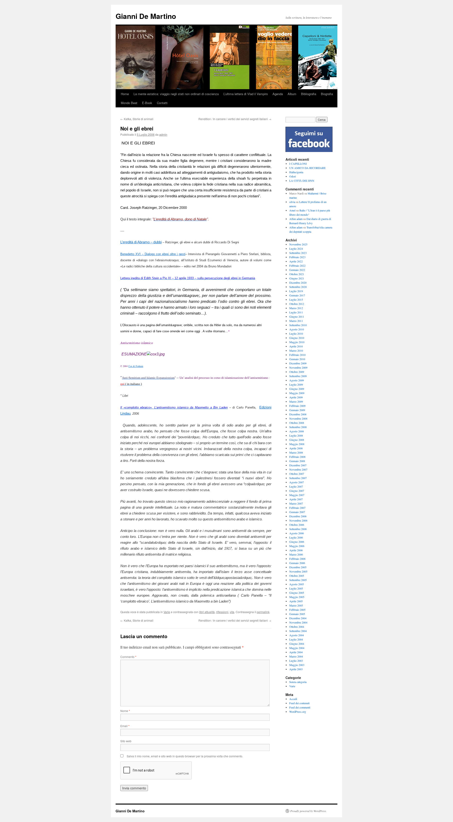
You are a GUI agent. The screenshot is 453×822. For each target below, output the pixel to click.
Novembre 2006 (298, 520)
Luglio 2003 (296, 660)
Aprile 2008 (296, 448)
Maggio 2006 (296, 546)
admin (163, 134)
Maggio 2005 (296, 597)
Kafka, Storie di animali (136, 119)
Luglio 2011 (296, 312)
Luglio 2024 (296, 248)
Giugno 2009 (296, 389)
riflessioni (222, 612)
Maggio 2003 (296, 665)
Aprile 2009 (296, 397)
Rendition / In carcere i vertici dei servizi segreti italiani (234, 119)
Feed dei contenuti (299, 703)
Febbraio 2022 (297, 265)
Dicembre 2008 (297, 414)
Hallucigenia (296, 172)
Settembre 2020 (298, 287)
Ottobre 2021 (296, 274)
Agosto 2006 (296, 533)
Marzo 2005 (296, 605)
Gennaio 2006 (297, 563)
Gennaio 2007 (297, 512)
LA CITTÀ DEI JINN (301, 180)
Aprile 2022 (296, 261)
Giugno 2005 (296, 592)
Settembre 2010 (298, 325)
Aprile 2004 (296, 652)
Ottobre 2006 (296, 525)
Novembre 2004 (298, 622)
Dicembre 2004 (297, 618)
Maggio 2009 (296, 393)
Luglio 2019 (296, 291)
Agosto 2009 (296, 380)
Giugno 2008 (296, 440)
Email (125, 726)
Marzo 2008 (296, 452)
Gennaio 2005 (297, 614)
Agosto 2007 (296, 482)
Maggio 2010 (296, 342)
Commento (128, 657)
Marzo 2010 (296, 350)
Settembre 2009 (298, 376)
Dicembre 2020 (297, 282)
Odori (292, 176)
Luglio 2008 (296, 435)
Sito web (125, 741)
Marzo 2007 (296, 503)
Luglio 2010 (296, 333)
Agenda (278, 94)
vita (232, 612)
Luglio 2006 (296, 537)
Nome (125, 711)
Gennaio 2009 (297, 410)
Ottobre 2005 (296, 576)
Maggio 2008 (296, 444)
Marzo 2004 (296, 656)
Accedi (293, 699)
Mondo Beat (129, 103)
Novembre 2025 (298, 244)
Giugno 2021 (296, 278)
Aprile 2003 (296, 669)
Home (125, 94)
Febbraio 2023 (297, 257)
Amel (292, 210)
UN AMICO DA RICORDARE (307, 168)
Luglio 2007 (296, 486)
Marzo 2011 (296, 321)
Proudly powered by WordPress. (308, 811)
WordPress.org (297, 711)
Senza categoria (297, 682)
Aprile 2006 (296, 550)
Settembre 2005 (298, 580)
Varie (167, 612)
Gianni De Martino (146, 16)
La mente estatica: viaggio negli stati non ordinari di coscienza (176, 94)
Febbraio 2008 (297, 457)
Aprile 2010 (296, 346)
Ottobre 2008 (296, 423)
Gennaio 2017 (297, 295)
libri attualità (207, 612)
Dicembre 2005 (297, 567)
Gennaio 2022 (297, 270)
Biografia (327, 94)
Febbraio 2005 (297, 609)
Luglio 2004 (296, 639)
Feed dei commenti (299, 707)
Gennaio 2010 (297, 359)
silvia (292, 202)
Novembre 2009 (298, 367)
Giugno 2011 (296, 316)
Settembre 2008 (298, 427)
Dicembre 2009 (297, 363)
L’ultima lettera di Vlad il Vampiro (245, 94)
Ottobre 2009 (296, 372)
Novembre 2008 (298, 418)
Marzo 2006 (296, 554)
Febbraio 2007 (297, 508)
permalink (263, 612)
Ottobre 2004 (296, 626)
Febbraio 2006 (297, 559)
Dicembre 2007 (297, 465)
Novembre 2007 (298, 469)
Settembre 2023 (298, 253)
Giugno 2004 (296, 643)
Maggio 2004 (296, 648)
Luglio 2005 (296, 588)
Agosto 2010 (296, 329)
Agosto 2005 (296, 584)
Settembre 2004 (298, 631)
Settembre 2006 (298, 529)
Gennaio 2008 (297, 461)
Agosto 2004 (296, 635)
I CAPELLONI (298, 163)
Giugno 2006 (296, 542)
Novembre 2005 (298, 571)
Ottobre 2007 (296, 474)
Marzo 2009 (296, 401)
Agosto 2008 (296, 431)
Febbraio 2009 (297, 406)
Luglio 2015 (296, 299)
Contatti (162, 103)
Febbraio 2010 (297, 355)
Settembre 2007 (298, 478)
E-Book (147, 103)
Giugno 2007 (296, 491)
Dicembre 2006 (297, 516)
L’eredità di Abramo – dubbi (141, 242)
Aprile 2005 (296, 601)
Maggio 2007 (296, 495)
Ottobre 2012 (296, 304)
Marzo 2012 (296, 308)
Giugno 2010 (296, 338)
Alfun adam (295, 219)
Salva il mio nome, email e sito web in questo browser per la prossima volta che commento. (185, 756)
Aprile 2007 (296, 499)
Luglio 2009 (296, 384)
